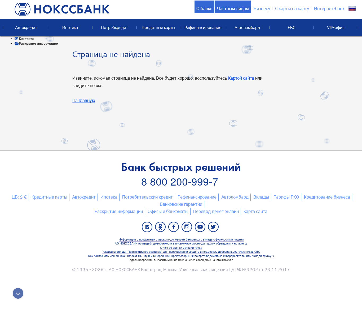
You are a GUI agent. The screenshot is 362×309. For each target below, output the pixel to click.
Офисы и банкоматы (168, 211)
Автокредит (84, 197)
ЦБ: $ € (19, 197)
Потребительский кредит (147, 197)
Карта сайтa (255, 211)
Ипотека (108, 197)
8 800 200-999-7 (179, 181)
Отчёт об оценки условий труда (181, 248)
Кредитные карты (49, 197)
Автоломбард (235, 197)
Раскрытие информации (119, 211)
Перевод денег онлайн (216, 211)
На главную (83, 100)
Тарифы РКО (286, 197)
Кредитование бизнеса (327, 197)
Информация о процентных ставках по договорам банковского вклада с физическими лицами (181, 239)
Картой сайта (241, 78)
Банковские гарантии (181, 204)
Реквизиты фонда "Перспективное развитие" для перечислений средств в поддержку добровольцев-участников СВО (181, 252)
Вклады (261, 197)
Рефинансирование (197, 197)
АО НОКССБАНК (124, 269)
